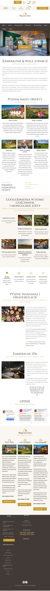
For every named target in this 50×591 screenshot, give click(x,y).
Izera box (9, 150)
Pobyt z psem (8, 562)
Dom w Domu (14, 8)
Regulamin (8, 573)
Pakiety (9, 25)
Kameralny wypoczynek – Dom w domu (8, 522)
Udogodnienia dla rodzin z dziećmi (8, 565)
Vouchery (8, 557)
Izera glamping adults (25, 151)
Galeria (45, 25)
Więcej (10, 28)
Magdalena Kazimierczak (27, 410)
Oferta (3, 25)
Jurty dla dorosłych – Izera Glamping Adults (8, 526)
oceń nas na (9, 419)
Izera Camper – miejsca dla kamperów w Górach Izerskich (8, 533)
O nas (8, 571)
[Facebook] (24, 582)
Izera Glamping (20, 8)
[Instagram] (26, 582)
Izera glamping (37, 120)
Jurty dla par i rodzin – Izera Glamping (8, 529)
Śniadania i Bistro (8, 560)
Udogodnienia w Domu (8, 568)
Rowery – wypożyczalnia (9, 536)
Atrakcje (4, 28)
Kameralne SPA (28, 25)
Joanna (39, 410)
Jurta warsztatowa (37, 25)
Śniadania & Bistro (18, 25)
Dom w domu (13, 120)
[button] (18, 2)
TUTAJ (27, 341)
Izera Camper (41, 150)
